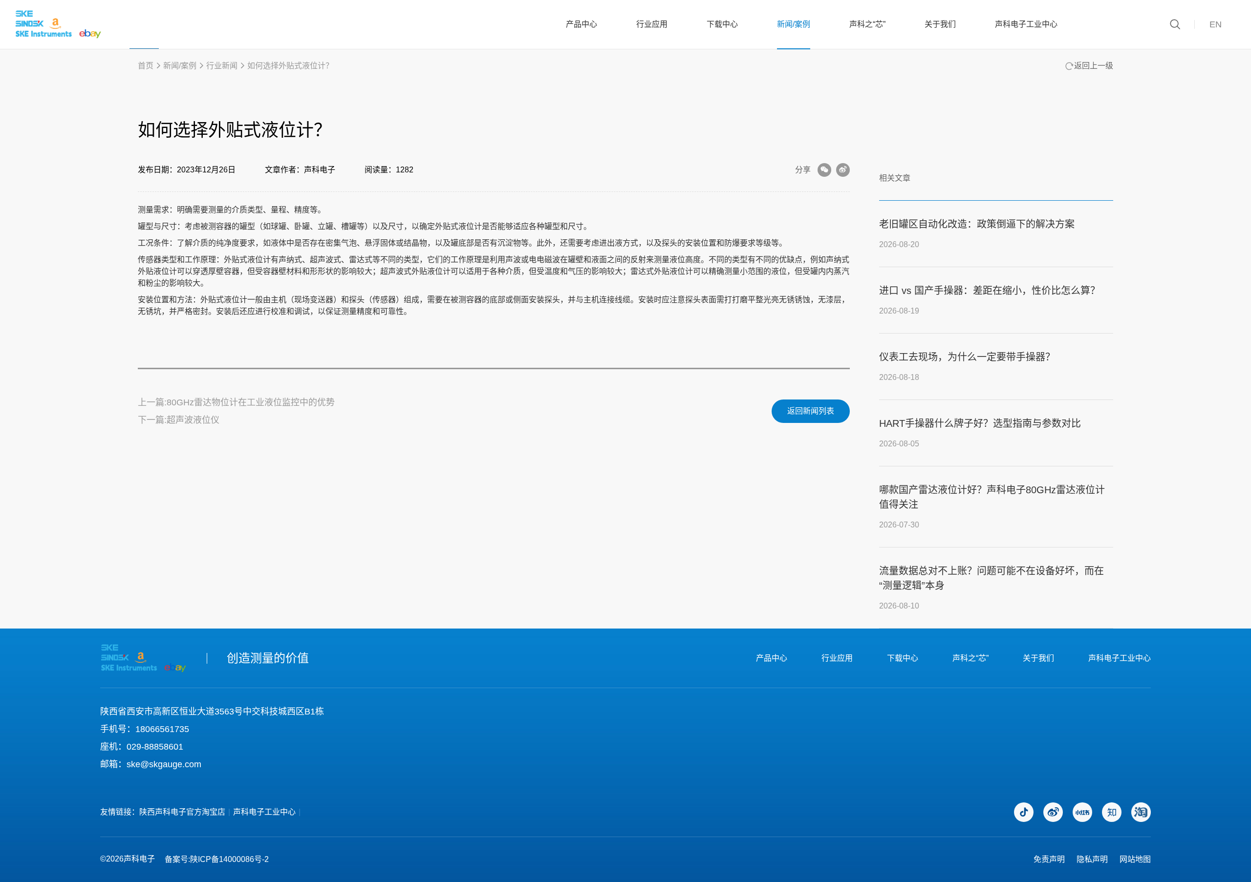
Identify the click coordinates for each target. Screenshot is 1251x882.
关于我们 (940, 24)
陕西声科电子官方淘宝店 (182, 812)
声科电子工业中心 (1026, 24)
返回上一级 (1093, 66)
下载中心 (722, 24)
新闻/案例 (793, 24)
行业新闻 (221, 66)
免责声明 (1049, 859)
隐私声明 (1092, 859)
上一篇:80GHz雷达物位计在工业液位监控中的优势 (236, 402)
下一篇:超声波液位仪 (178, 420)
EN (1215, 24)
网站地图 (1135, 859)
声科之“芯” (867, 24)
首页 (145, 66)
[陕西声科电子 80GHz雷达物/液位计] (58, 24)
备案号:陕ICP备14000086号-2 (217, 859)
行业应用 (652, 24)
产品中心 (581, 24)
